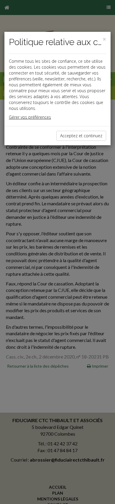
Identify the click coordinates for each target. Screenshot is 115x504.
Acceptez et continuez (81, 135)
